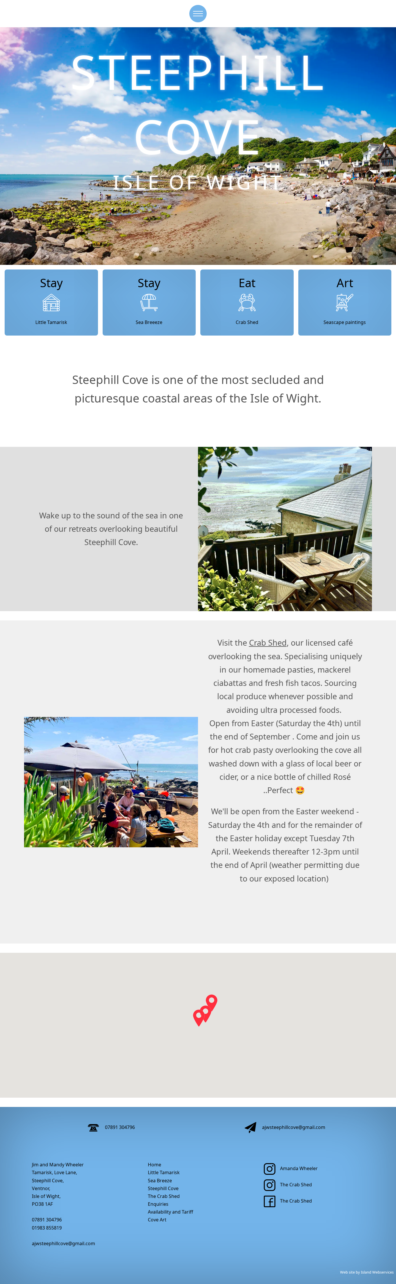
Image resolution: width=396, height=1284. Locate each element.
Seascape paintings (345, 322)
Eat (247, 283)
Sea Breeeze (149, 322)
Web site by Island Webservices (367, 1272)
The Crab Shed (164, 1196)
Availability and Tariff (170, 1212)
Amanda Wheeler (299, 1168)
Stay (51, 283)
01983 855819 (47, 1228)
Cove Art (157, 1219)
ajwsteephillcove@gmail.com (293, 1127)
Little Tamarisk (51, 322)
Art (345, 283)
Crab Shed (247, 322)
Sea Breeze (160, 1180)
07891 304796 (119, 1127)
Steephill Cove (163, 1188)
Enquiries (158, 1204)
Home (154, 1164)
